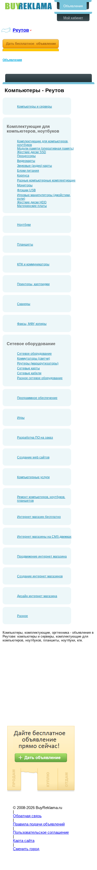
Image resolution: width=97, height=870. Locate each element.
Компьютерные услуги (33, 477)
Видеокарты (26, 161)
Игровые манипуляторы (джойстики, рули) (44, 197)
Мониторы (25, 185)
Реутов (21, 30)
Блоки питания (28, 170)
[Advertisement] (46, 685)
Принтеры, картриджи (33, 284)
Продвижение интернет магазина (42, 556)
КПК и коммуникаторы (33, 264)
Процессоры (26, 156)
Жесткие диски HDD (32, 202)
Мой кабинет (73, 18)
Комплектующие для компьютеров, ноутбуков (42, 143)
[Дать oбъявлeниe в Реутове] (31, 45)
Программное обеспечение (37, 398)
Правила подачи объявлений (39, 824)
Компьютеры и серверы (34, 106)
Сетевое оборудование (34, 353)
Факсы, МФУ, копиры (32, 324)
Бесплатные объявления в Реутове (28, 6)
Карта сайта (23, 841)
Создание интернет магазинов (40, 576)
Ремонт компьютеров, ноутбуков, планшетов (41, 498)
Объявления (73, 6)
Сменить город (26, 849)
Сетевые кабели (29, 373)
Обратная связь (27, 816)
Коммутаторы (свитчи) (33, 358)
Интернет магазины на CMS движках (44, 536)
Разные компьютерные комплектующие (46, 180)
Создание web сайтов (33, 457)
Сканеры (23, 304)
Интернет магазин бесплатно (39, 517)
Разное (22, 616)
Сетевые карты (28, 368)
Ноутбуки (24, 225)
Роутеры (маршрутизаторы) (37, 363)
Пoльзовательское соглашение (41, 832)
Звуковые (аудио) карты (34, 166)
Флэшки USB (26, 190)
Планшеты (25, 244)
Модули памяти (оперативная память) (45, 148)
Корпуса (23, 175)
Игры (21, 418)
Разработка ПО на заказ (35, 437)
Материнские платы (32, 206)
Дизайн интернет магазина (37, 596)
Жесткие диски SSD (31, 152)
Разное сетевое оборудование (40, 378)
